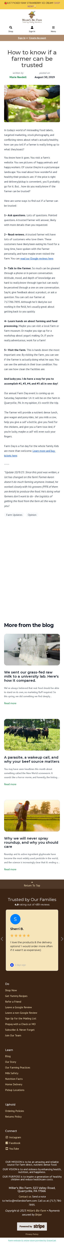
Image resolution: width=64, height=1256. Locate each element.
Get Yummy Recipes (16, 996)
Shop (10, 31)
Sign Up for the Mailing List (20, 1018)
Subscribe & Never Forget (20, 1029)
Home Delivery (13, 1084)
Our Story (10, 1061)
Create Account (37, 37)
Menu (53, 31)
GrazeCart (51, 1240)
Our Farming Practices (17, 1067)
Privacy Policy (32, 1234)
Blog (8, 1056)
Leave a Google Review (18, 1007)
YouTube (14, 1148)
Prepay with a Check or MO (20, 1024)
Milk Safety (11, 1073)
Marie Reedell (18, 77)
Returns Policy (13, 1116)
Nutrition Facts (14, 1078)
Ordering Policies (14, 1111)
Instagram (15, 1137)
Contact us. (25, 1196)
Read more (10, 703)
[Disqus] (32, 571)
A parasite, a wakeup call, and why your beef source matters (31, 759)
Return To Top (32, 885)
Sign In (32, 31)
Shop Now (11, 990)
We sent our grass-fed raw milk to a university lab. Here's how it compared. (31, 676)
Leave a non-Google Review (21, 1012)
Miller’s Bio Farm (36, 1210)
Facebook (14, 1143)
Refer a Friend (13, 1001)
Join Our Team (13, 1035)
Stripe (38, 1214)
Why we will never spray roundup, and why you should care (31, 842)
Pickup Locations (14, 1090)
